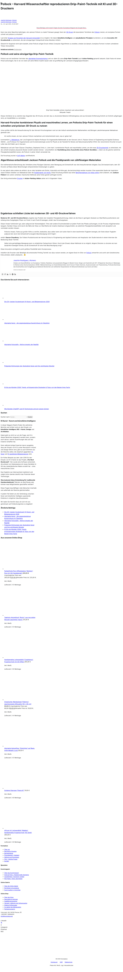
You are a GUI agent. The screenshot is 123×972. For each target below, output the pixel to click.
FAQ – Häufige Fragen (10, 859)
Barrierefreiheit (8, 853)
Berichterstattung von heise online (87, 173)
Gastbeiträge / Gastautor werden (14, 876)
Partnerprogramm (9, 909)
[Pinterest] (12, 274)
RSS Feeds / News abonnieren (13, 878)
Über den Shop (9, 897)
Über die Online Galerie (11, 886)
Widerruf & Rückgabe (10, 905)
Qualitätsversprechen (10, 901)
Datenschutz (68, 962)
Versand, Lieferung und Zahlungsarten (15, 903)
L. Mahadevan (14, 140)
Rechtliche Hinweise (10, 851)
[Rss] (15, 274)
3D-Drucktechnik (102, 148)
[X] (1, 923)
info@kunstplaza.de (7, 916)
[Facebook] (5, 274)
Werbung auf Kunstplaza (11, 857)
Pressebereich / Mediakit (11, 855)
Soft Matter (21, 156)
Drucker (20, 178)
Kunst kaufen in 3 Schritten (12, 890)
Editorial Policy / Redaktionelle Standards (16, 875)
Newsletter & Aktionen (11, 899)
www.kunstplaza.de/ (19, 270)
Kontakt (6, 861)
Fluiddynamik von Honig (42, 173)
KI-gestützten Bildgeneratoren (18, 454)
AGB (61, 962)
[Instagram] (2, 274)
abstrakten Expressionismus (38, 58)
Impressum (54, 962)
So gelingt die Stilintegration (12, 907)
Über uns (7, 849)
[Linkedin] (7, 274)
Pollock (88, 253)
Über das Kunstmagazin (11, 873)
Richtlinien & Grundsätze (11, 888)
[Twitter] (10, 274)
